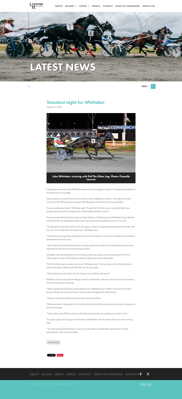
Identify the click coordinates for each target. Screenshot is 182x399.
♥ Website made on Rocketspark (63, 384)
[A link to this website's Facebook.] (178, 36)
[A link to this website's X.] (178, 43)
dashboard (47, 384)
